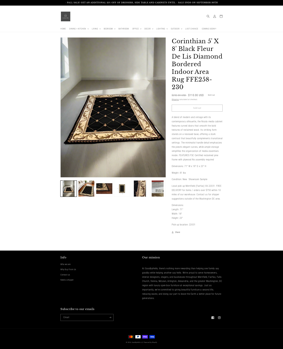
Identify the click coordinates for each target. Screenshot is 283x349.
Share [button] (177, 232)
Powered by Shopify (150, 342)
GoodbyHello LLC (137, 342)
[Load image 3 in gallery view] (104, 188)
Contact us (65, 275)
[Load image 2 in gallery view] (86, 188)
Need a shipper (67, 280)
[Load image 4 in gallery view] (122, 188)
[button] (79, 29)
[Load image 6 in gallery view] (157, 188)
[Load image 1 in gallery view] (68, 188)
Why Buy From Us (68, 269)
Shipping (175, 99)
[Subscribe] (110, 317)
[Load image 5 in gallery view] (140, 188)
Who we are (65, 264)
